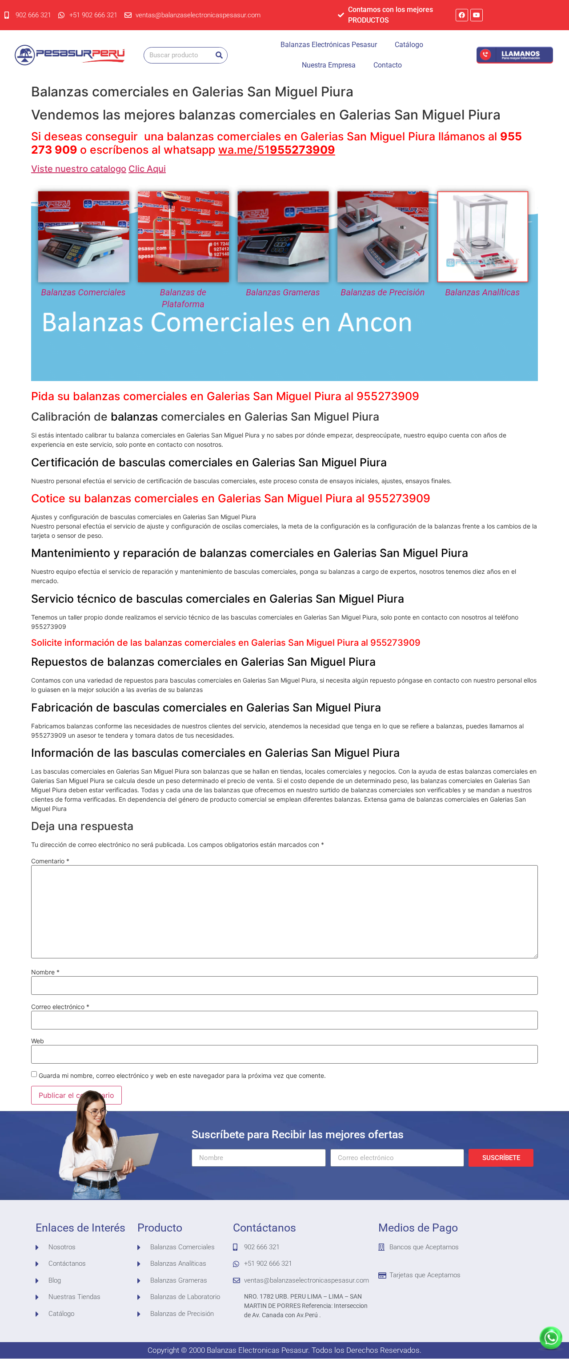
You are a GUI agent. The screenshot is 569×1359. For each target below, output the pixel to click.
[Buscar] (219, 55)
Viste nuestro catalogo (78, 168)
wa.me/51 (276, 149)
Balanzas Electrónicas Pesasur (328, 44)
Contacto (387, 65)
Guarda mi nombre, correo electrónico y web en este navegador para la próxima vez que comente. (182, 1076)
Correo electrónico (60, 1007)
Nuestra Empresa (329, 65)
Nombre (45, 972)
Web (37, 1041)
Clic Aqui (147, 168)
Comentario (50, 861)
